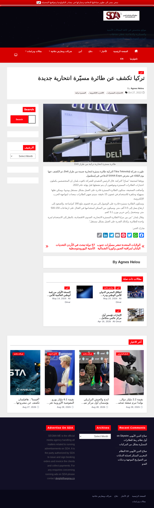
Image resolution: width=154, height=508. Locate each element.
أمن (80, 51)
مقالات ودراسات (34, 51)
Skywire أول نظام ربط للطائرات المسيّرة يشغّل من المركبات (133, 440)
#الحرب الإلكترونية (97, 93)
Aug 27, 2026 (29, 407)
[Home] (136, 51)
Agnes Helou (137, 88)
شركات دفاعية (87, 354)
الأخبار (104, 51)
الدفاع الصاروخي (123, 354)
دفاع (90, 51)
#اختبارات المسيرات (115, 93)
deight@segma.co (65, 478)
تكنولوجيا (134, 59)
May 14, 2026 (59, 298)
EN (121, 59)
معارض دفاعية (108, 288)
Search (29, 109)
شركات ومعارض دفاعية (61, 51)
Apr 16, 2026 (104, 321)
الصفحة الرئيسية (120, 51)
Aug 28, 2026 (133, 407)
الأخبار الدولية (53, 354)
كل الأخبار (125, 496)
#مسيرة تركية (80, 93)
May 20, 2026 (110, 298)
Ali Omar (117, 321)
